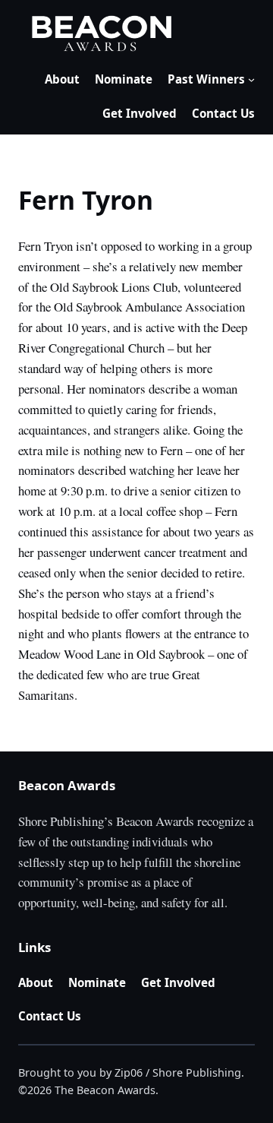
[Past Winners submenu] (251, 79)
